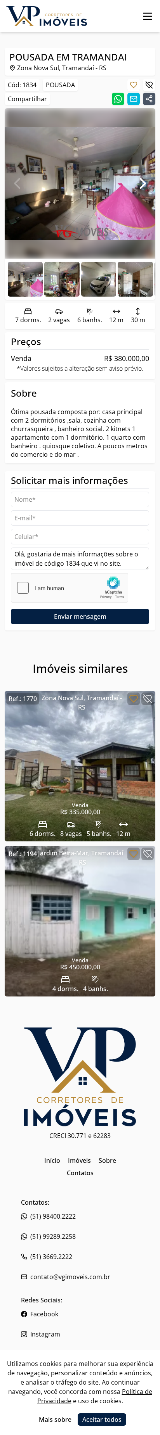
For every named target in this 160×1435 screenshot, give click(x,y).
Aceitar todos (102, 1419)
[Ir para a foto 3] (135, 279)
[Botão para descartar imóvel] (149, 85)
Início (52, 1160)
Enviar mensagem (80, 616)
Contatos (80, 1173)
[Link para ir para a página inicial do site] (46, 16)
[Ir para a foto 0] (25, 279)
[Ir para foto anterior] (17, 183)
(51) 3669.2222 (51, 1256)
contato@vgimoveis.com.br (70, 1277)
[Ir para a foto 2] (98, 279)
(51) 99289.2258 (53, 1236)
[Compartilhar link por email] (133, 99)
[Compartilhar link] (149, 99)
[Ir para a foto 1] (61, 279)
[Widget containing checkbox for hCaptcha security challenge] (69, 588)
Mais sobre (55, 1419)
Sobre (107, 1160)
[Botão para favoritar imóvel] (133, 85)
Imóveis (79, 1160)
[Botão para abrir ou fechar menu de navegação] (147, 16)
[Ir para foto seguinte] (142, 183)
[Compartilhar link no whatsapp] (118, 99)
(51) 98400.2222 (53, 1216)
